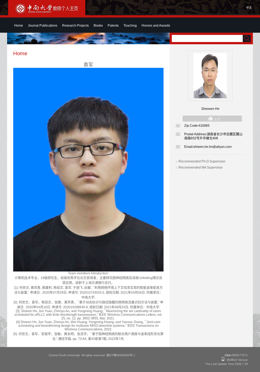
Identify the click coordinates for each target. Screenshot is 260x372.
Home (18, 25)
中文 (249, 7)
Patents (113, 25)
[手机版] (223, 359)
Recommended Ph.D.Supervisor (202, 161)
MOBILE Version (236, 359)
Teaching (130, 25)
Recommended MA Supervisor (201, 167)
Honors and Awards (156, 25)
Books (98, 25)
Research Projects (75, 25)
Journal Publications (42, 25)
